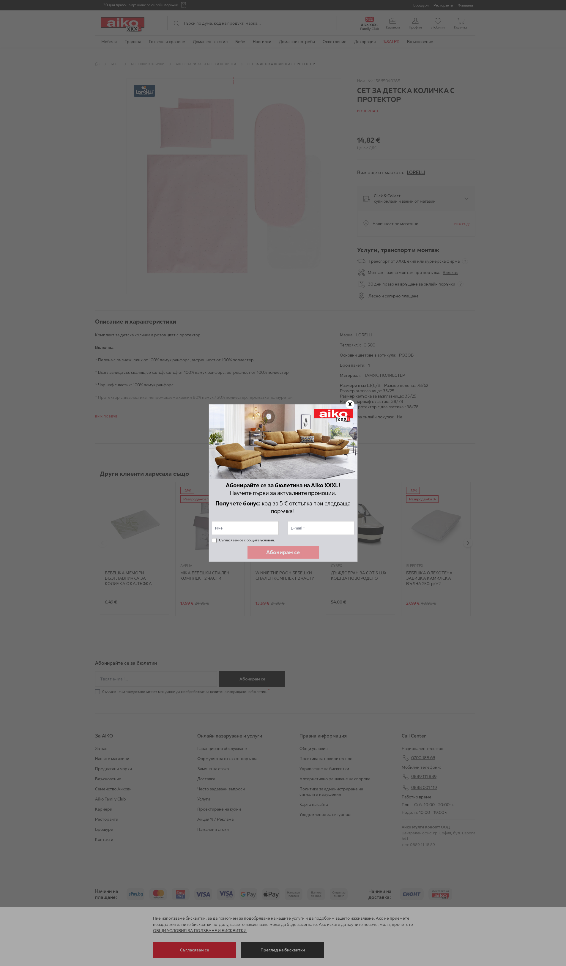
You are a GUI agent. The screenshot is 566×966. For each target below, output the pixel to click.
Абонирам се (283, 552)
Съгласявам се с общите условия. (247, 540)
